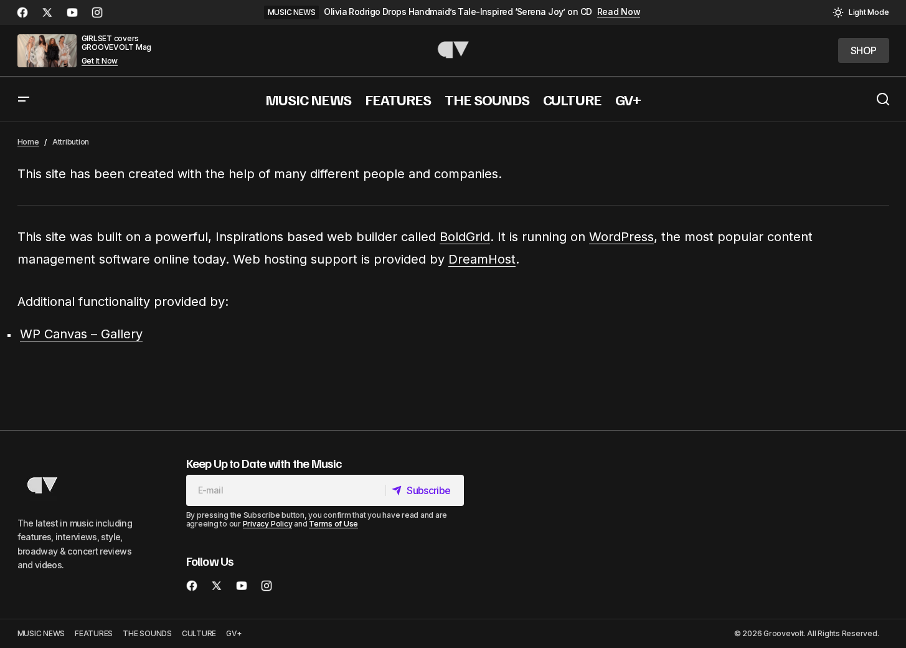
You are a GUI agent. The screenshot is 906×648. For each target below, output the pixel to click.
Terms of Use (333, 523)
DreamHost (482, 259)
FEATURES (94, 633)
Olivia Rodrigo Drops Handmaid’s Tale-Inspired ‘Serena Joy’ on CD (458, 12)
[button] (861, 12)
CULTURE (199, 633)
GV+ (234, 633)
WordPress (621, 236)
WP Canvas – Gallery (81, 333)
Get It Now (100, 61)
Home (28, 141)
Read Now (619, 12)
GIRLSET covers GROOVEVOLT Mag (117, 43)
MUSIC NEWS (292, 12)
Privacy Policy (268, 523)
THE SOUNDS (147, 633)
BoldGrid (465, 236)
